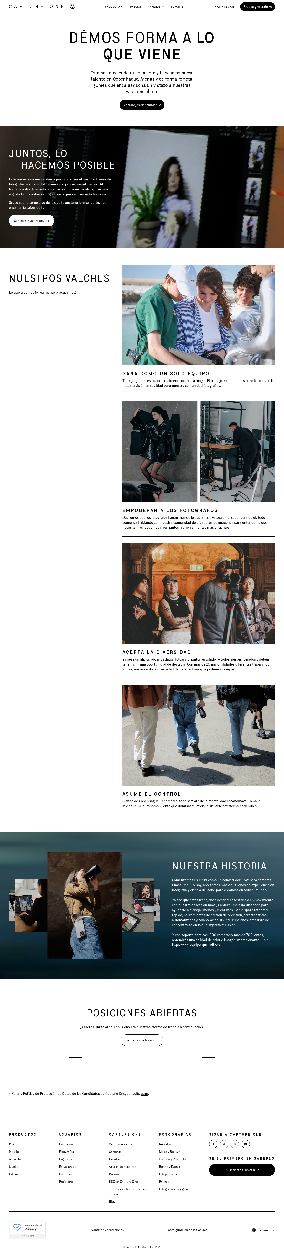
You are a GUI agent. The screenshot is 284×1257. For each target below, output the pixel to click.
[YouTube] (246, 1144)
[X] (235, 1144)
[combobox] (266, 1230)
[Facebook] (213, 1144)
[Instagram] (224, 1144)
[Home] (42, 7)
